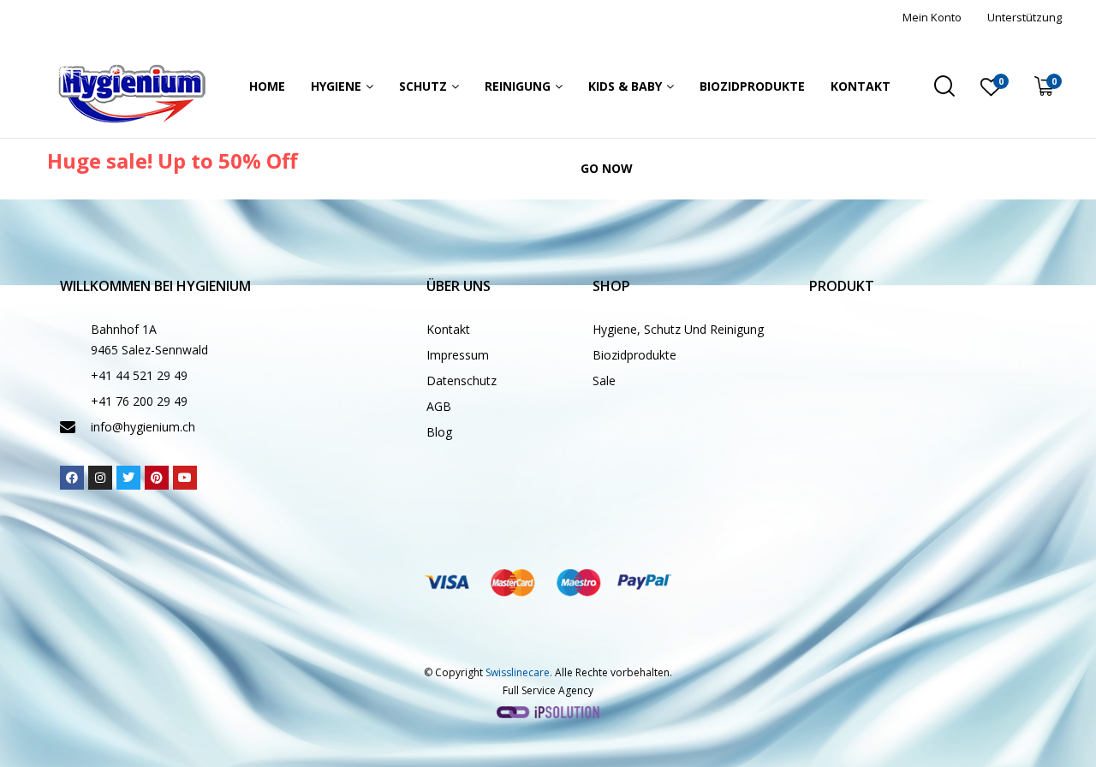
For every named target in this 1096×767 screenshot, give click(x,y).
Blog (439, 432)
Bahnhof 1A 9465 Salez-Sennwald (149, 339)
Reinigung (518, 86)
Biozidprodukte (752, 86)
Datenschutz (461, 380)
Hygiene (336, 86)
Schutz (423, 86)
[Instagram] (100, 478)
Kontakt (860, 86)
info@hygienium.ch (143, 427)
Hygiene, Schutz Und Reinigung (678, 329)
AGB (438, 406)
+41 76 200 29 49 (139, 401)
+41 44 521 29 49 (139, 375)
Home (267, 86)
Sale (604, 380)
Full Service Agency (548, 690)
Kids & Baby (625, 86)
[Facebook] (72, 478)
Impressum (457, 355)
